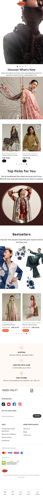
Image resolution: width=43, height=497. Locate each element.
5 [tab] (26, 164)
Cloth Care (27, 435)
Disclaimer (6, 440)
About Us (26, 429)
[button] (37, 493)
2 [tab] (20, 66)
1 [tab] (17, 66)
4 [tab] (26, 66)
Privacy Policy (6, 437)
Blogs (25, 432)
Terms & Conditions (9, 434)
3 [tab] (23, 66)
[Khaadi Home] (21, 3)
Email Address (8, 416)
